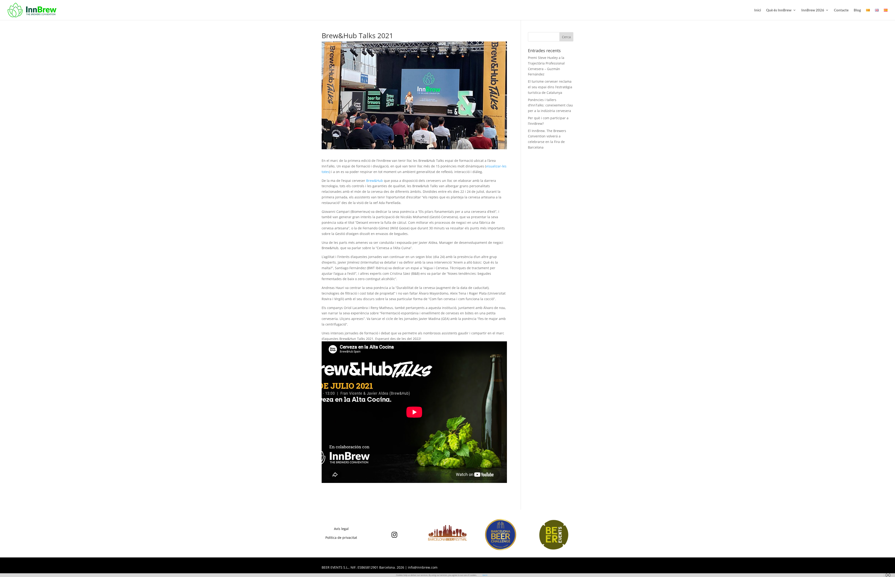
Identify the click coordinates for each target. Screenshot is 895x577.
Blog (857, 10)
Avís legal (341, 528)
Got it (484, 575)
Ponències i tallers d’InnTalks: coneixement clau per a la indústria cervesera (550, 105)
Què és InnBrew (779, 10)
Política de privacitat (341, 537)
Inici (757, 10)
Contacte (841, 10)
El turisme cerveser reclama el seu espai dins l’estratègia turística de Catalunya (550, 87)
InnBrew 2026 (812, 10)
